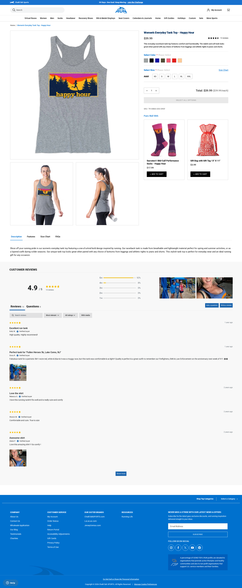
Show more (121, 474)
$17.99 (150, 168)
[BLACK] (151, 60)
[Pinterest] (199, 548)
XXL (189, 76)
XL (181, 76)
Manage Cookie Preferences (145, 584)
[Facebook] (178, 548)
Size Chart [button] (223, 70)
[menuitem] (214, 10)
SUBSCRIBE (198, 534)
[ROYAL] (157, 60)
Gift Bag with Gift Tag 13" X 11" (205, 160)
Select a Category (228, 499)
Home (12, 25)
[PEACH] (180, 60)
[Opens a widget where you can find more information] (10, 583)
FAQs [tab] (57, 236)
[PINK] (168, 60)
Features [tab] (31, 236)
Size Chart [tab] (45, 236)
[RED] (174, 60)
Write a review (226, 305)
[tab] (33, 306)
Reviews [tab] (17, 306)
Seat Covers (124, 18)
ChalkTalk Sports (22, 2)
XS (155, 76)
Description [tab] (16, 236)
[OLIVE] (163, 60)
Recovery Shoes (86, 18)
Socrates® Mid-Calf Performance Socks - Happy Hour (163, 162)
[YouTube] (192, 548)
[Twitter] (185, 548)
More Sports (212, 18)
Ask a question (212, 305)
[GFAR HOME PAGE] (121, 10)
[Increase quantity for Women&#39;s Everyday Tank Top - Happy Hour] (156, 90)
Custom (192, 18)
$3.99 (193, 165)
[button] (30, 18)
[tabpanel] (121, 396)
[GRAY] (146, 60)
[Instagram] (171, 548)
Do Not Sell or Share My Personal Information (121, 579)
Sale (201, 18)
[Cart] (228, 10)
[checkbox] (85, 315)
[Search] (14, 10)
